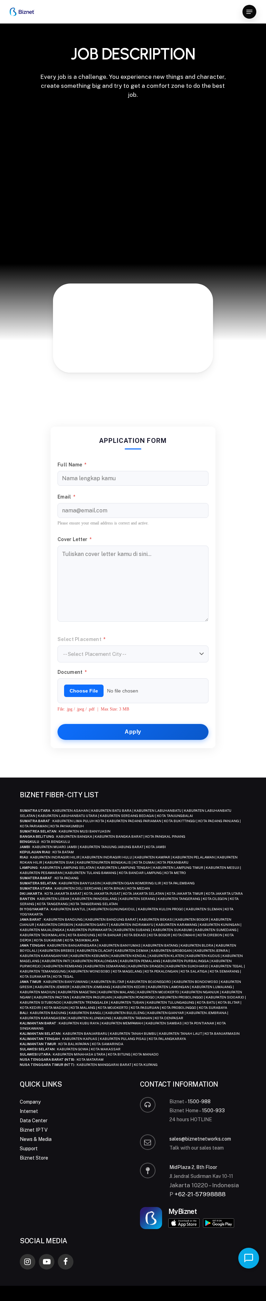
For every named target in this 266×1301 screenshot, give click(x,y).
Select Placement (81, 639)
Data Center (33, 1120)
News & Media (36, 1139)
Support (29, 1148)
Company (30, 1102)
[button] (249, 11)
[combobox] (133, 653)
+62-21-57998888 (200, 1194)
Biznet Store (34, 1158)
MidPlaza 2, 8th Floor (193, 1167)
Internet (29, 1111)
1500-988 (199, 1101)
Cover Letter (74, 539)
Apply (133, 732)
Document (72, 672)
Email (66, 497)
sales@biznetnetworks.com (200, 1139)
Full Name (71, 464)
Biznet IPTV (33, 1130)
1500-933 (213, 1110)
